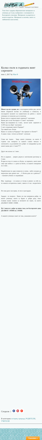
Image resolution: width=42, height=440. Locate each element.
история (14, 419)
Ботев (23, 163)
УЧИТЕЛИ (5, 421)
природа (21, 419)
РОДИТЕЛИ (30, 419)
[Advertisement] (21, 44)
